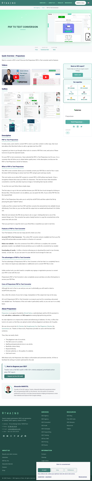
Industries (5, 457)
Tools (43, 7)
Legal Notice (48, 476)
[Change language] (88, 2)
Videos (69, 428)
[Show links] (47, 3)
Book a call (80, 3)
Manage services (83, 476)
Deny (57, 470)
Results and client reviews (9, 454)
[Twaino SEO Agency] (10, 413)
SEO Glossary (71, 422)
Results (60, 3)
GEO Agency (45, 419)
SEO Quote (44, 445)
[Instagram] (11, 436)
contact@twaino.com (14, 429)
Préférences (70, 470)
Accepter (44, 470)
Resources (68, 3)
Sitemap (43, 457)
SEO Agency (37, 7)
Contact (43, 454)
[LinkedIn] (3, 436)
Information (46, 450)
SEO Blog (69, 415)
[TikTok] (21, 436)
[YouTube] (7, 436)
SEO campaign (71, 87)
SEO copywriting (71, 98)
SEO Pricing (44, 441)
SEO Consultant (45, 422)
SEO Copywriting (46, 432)
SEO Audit (44, 425)
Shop (3, 470)
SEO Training (45, 435)
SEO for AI (84, 92)
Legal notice (45, 460)
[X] (18, 436)
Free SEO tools (71, 419)
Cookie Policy (41, 476)
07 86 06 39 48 (12, 426)
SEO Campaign (45, 428)
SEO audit (71, 92)
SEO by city (5, 460)
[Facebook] (25, 436)
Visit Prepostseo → (77, 122)
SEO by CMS (84, 98)
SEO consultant (84, 87)
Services (42, 3)
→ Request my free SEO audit (14, 376)
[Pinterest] (14, 436)
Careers (4, 467)
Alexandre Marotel (7, 464)
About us (52, 3)
